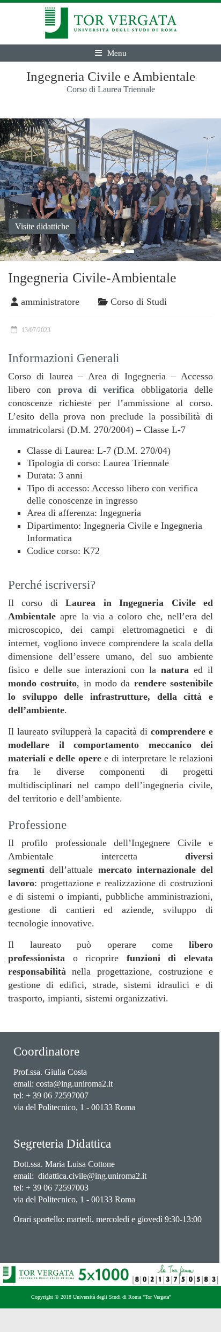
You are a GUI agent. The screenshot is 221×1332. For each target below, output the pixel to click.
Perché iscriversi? (51, 585)
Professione (37, 825)
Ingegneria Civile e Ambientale (110, 76)
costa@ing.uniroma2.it (74, 1083)
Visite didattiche (42, 226)
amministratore (50, 301)
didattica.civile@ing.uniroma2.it (92, 1175)
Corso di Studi (138, 301)
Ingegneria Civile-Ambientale (92, 278)
